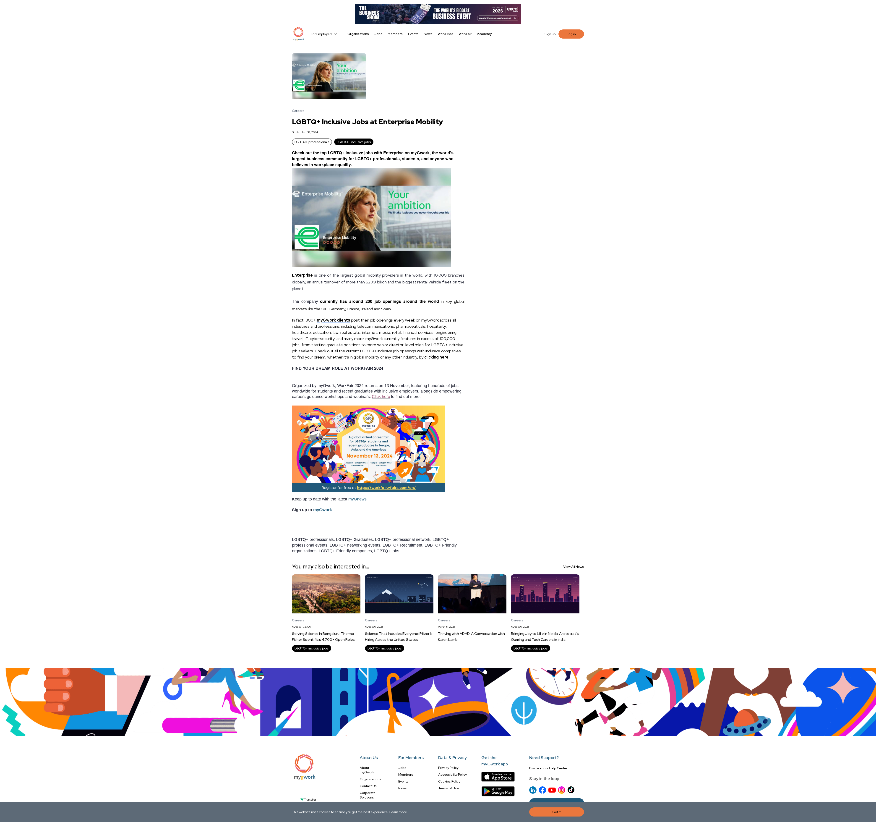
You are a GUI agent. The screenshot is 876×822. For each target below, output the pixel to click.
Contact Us (368, 786)
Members (395, 34)
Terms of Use (448, 788)
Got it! (556, 812)
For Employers (322, 34)
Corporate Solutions (367, 795)
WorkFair (465, 34)
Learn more (398, 812)
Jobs (378, 34)
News (428, 34)
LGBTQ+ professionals (312, 142)
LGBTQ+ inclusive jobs (354, 142)
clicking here (436, 357)
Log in (571, 34)
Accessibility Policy (452, 774)
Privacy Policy (448, 768)
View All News (573, 567)
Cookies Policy (449, 781)
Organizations (358, 34)
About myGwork (367, 770)
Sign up (550, 34)
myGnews (357, 499)
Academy (484, 34)
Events (413, 34)
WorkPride (445, 34)
